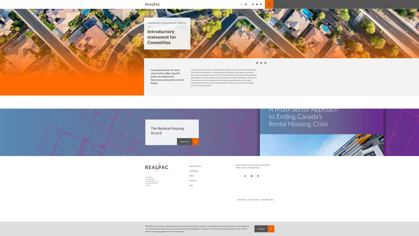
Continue (261, 229)
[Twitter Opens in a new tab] (253, 4)
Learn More (184, 142)
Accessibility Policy (267, 199)
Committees (193, 171)
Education (193, 180)
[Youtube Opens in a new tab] (257, 4)
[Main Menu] (269, 4)
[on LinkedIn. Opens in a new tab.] (265, 63)
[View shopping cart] (246, 4)
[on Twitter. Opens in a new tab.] (261, 63)
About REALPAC (195, 166)
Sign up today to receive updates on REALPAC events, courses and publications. (253, 166)
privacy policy (160, 231)
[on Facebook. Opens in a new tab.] (257, 63)
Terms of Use (241, 199)
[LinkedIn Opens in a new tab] (261, 4)
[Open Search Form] (241, 4)
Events (191, 176)
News (191, 185)
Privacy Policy (253, 199)
